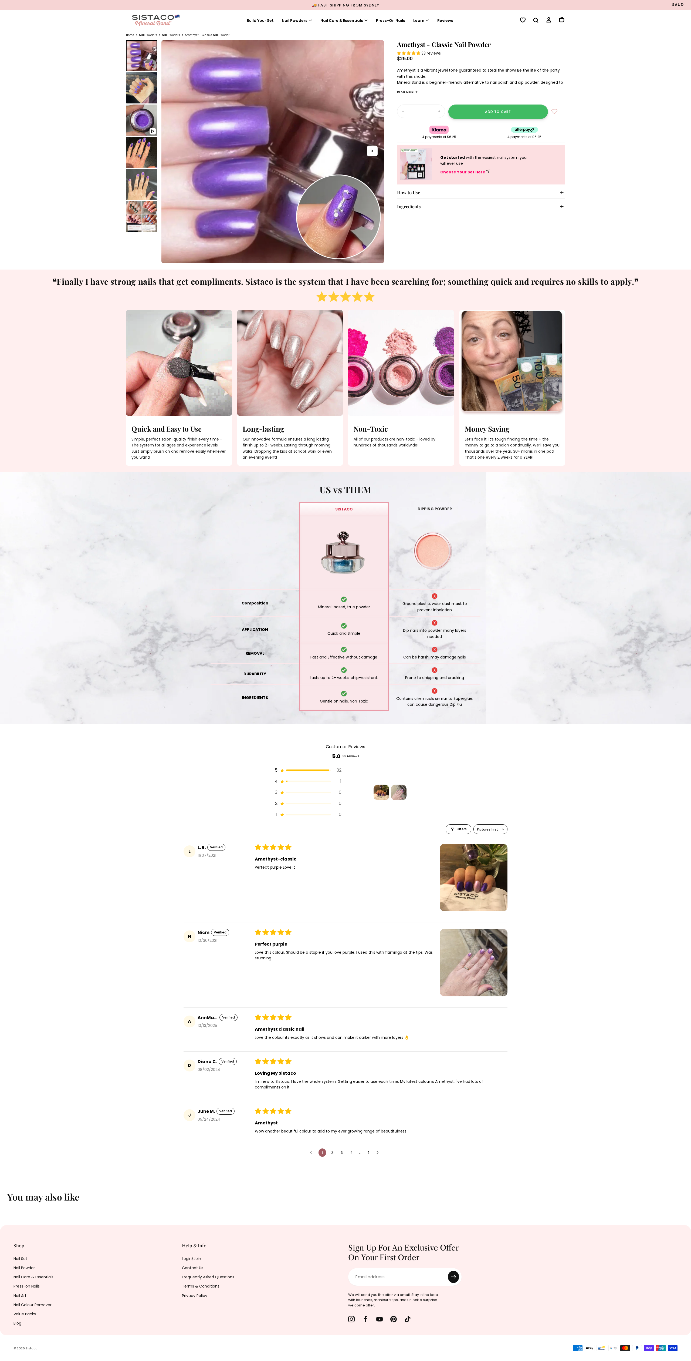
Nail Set (20, 1258)
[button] (536, 20)
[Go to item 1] (381, 792)
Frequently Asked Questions (208, 1277)
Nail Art (19, 1295)
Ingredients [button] (409, 206)
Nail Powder (24, 1267)
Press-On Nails (390, 20)
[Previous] (8, 1200)
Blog (17, 1323)
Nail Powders (294, 20)
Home (130, 35)
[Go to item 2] (399, 792)
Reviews (445, 20)
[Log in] (549, 20)
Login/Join (191, 1258)
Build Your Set (260, 20)
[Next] (683, 1200)
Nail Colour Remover (32, 1304)
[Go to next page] (379, 1153)
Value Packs (24, 1314)
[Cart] (561, 20)
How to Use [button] (408, 192)
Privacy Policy (194, 1295)
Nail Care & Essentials (33, 1277)
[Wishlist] (523, 20)
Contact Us (192, 1267)
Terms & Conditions (200, 1286)
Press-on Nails (26, 1286)
